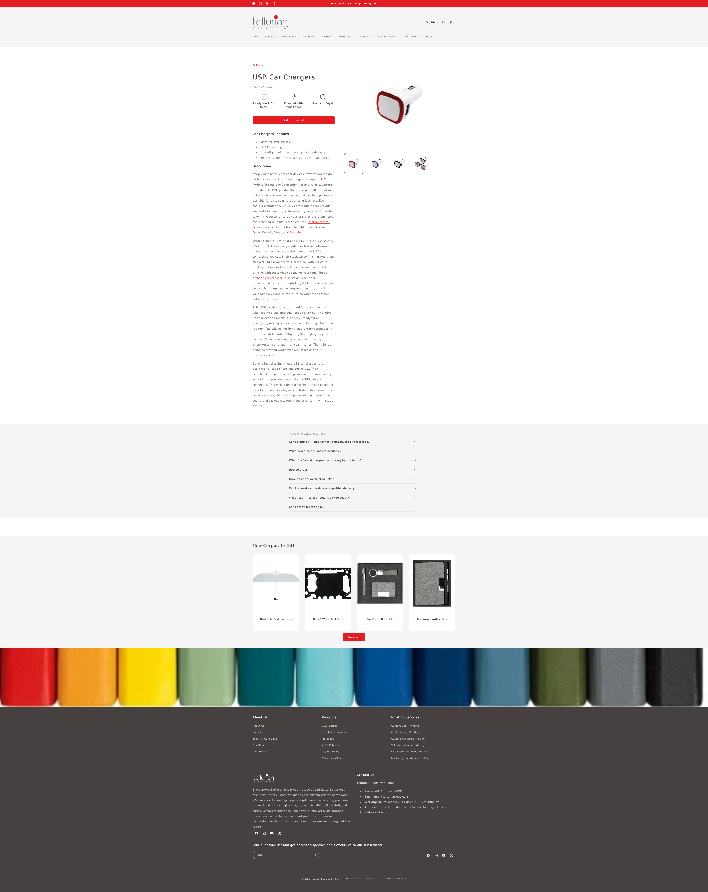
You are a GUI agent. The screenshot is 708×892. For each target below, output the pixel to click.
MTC (322, 179)
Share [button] (259, 65)
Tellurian (315, 879)
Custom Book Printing (405, 726)
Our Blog (258, 745)
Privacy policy (353, 878)
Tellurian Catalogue (265, 738)
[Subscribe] (315, 855)
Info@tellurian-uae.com (391, 797)
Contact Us (259, 751)
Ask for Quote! (294, 120)
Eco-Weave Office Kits (380, 618)
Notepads (328, 738)
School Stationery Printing (407, 745)
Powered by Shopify (332, 879)
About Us (259, 726)
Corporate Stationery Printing (409, 751)
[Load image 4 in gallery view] (422, 163)
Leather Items (330, 751)
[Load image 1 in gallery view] (354, 163)
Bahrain (295, 232)
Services (258, 732)
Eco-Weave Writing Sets (432, 618)
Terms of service (373, 878)
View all (354, 637)
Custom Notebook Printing (408, 738)
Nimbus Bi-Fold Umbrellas (276, 618)
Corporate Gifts (331, 758)
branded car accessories (270, 278)
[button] (256, 37)
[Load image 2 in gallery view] (377, 163)
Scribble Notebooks (334, 732)
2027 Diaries (330, 726)
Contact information (395, 878)
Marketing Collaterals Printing (410, 758)
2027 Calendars (331, 745)
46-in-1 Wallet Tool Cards (328, 618)
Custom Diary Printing (405, 732)
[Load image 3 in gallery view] (399, 163)
